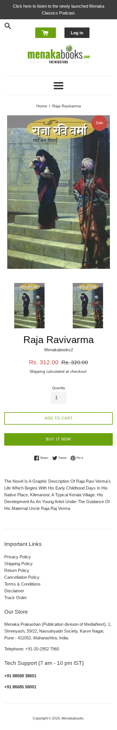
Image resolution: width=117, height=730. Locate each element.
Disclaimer (14, 590)
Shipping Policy (18, 563)
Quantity (58, 388)
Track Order (15, 597)
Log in (77, 32)
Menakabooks (72, 718)
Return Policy (16, 570)
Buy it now (58, 439)
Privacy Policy (17, 556)
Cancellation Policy (21, 577)
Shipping (37, 371)
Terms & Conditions (22, 584)
